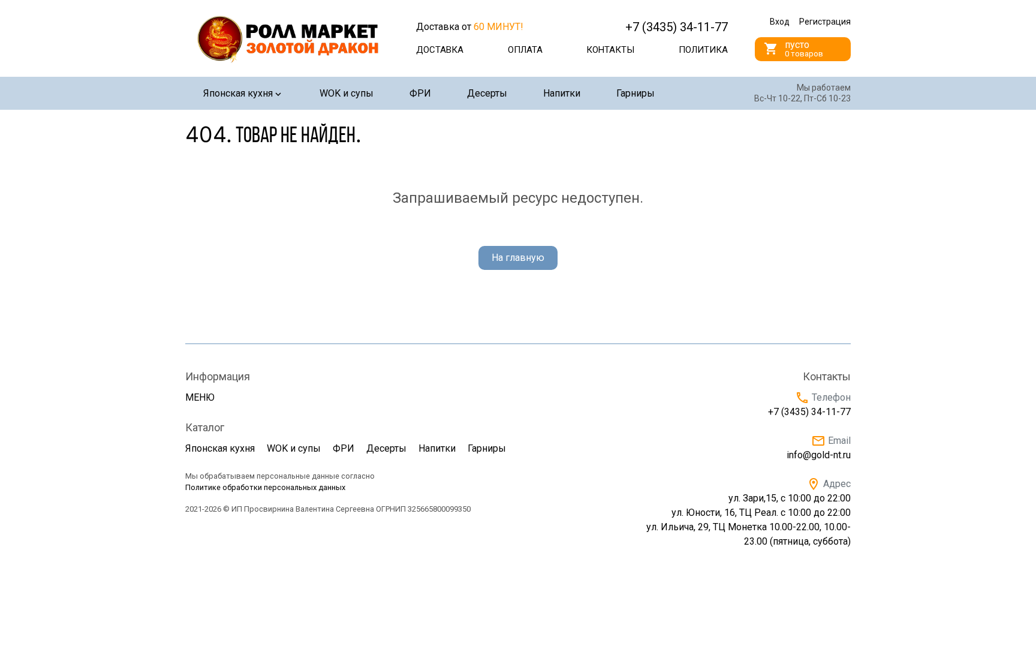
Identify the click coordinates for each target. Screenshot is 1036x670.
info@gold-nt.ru (819, 455)
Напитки (561, 93)
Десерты (487, 93)
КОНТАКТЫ (610, 49)
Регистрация (825, 21)
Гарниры (635, 93)
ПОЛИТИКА (703, 49)
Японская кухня (238, 93)
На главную (518, 257)
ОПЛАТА (525, 49)
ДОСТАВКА (439, 49)
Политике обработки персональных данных (265, 487)
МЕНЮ (200, 397)
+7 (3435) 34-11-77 (809, 411)
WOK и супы (347, 93)
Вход (780, 21)
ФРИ (420, 93)
